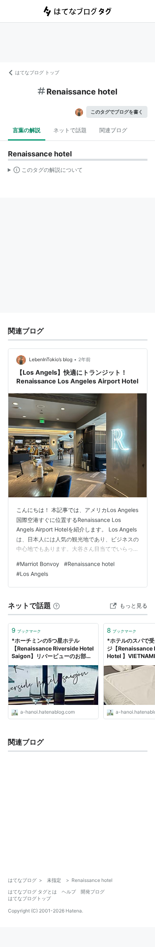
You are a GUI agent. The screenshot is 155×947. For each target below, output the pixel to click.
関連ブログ (113, 130)
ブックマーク (26, 630)
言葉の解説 (27, 130)
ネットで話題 (70, 130)
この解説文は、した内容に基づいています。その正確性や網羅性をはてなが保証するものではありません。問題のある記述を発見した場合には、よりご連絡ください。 (45, 171)
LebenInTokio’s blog (50, 359)
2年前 (84, 359)
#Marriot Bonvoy (37, 563)
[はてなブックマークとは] (56, 605)
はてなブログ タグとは (32, 892)
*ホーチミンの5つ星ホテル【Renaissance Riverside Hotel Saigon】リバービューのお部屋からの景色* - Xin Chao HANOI (53, 648)
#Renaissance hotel (89, 563)
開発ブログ (93, 892)
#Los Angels (32, 573)
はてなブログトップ (29, 898)
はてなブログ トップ (37, 72)
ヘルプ (69, 892)
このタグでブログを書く (117, 112)
